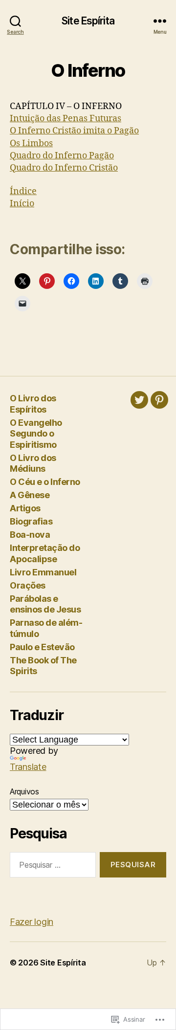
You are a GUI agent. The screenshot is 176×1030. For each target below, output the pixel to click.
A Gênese (29, 495)
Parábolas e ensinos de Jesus (45, 604)
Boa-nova (30, 534)
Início (22, 203)
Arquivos (24, 791)
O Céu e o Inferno (45, 482)
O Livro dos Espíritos (33, 404)
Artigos (25, 508)
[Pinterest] (159, 400)
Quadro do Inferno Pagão (62, 155)
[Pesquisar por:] (51, 866)
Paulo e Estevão (42, 647)
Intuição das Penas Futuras (65, 118)
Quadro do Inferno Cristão (64, 168)
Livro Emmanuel (43, 572)
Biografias (31, 521)
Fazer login (31, 922)
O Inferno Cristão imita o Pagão (74, 130)
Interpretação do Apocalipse (45, 553)
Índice (23, 191)
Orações (27, 585)
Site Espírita (88, 21)
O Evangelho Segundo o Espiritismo (36, 433)
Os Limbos (31, 143)
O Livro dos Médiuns (33, 463)
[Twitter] (139, 400)
